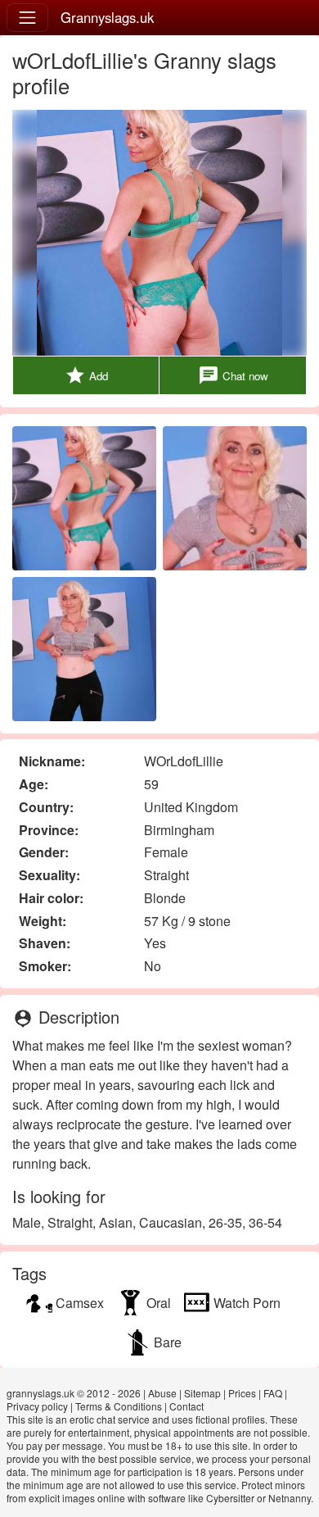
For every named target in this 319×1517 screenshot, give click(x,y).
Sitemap (202, 1393)
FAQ (272, 1393)
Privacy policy (37, 1406)
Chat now (233, 375)
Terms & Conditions (118, 1406)
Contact (186, 1406)
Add (86, 375)
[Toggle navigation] (27, 17)
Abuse (162, 1393)
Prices (242, 1393)
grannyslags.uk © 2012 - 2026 (74, 1393)
